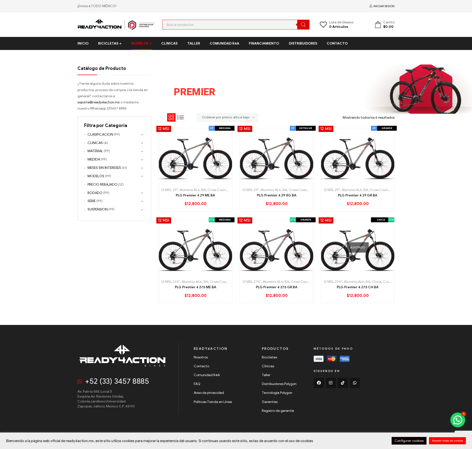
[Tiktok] (343, 383)
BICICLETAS (108, 43)
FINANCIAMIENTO (264, 43)
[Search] (303, 25)
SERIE (92, 201)
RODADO (95, 193)
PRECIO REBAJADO (103, 184)
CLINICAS (169, 43)
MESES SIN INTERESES (104, 168)
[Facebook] (319, 383)
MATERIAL (95, 151)
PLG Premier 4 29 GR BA (357, 195)
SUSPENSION (98, 209)
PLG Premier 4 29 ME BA (195, 195)
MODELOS (139, 43)
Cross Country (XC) (222, 190)
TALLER (193, 43)
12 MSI (166, 190)
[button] (457, 420)
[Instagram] (331, 383)
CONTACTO (337, 43)
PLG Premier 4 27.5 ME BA (195, 287)
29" (175, 190)
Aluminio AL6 (189, 190)
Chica (376, 282)
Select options (184, 181)
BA (203, 190)
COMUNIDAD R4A (224, 43)
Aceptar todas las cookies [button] (447, 440)
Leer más (346, 273)
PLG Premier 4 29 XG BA (276, 195)
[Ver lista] (180, 117)
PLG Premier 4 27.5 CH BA (358, 287)
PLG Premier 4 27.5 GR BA (276, 287)
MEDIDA (94, 159)
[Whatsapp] (355, 383)
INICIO (82, 43)
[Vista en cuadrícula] (171, 117)
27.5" (176, 282)
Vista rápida (206, 181)
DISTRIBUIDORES (303, 43)
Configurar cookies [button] (409, 441)
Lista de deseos (195, 181)
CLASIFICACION (100, 134)
